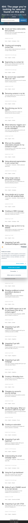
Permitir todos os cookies (14, 267)
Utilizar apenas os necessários (14, 275)
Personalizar (13, 271)
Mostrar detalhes (20, 263)
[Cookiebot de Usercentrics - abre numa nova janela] (21, 247)
